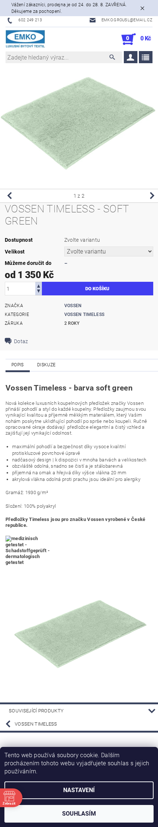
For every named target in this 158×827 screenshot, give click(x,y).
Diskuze (46, 364)
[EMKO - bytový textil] (26, 39)
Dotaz (21, 341)
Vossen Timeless (84, 314)
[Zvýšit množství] (38, 285)
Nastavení (79, 790)
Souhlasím (79, 813)
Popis (17, 364)
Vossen (73, 305)
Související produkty (36, 710)
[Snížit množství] (38, 291)
